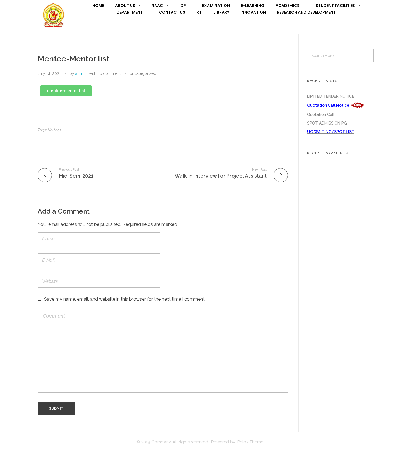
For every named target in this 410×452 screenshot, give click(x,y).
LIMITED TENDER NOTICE (330, 96)
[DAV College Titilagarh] (53, 16)
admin (80, 73)
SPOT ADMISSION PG (327, 123)
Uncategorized (142, 73)
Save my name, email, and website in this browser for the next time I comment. (125, 299)
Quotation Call (320, 114)
